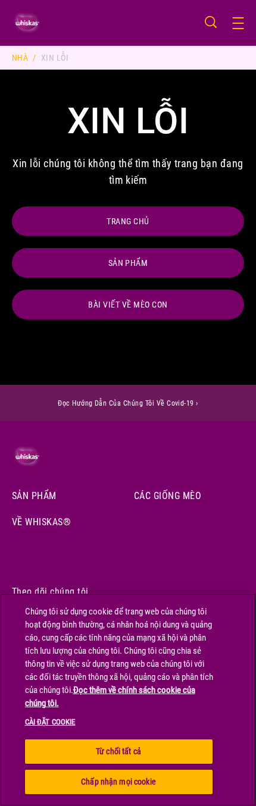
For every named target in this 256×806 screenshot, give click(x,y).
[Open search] (211, 22)
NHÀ (20, 57)
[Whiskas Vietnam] (43, 456)
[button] (244, 23)
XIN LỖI (54, 57)
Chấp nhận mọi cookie (118, 781)
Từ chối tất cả (118, 751)
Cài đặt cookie (50, 721)
